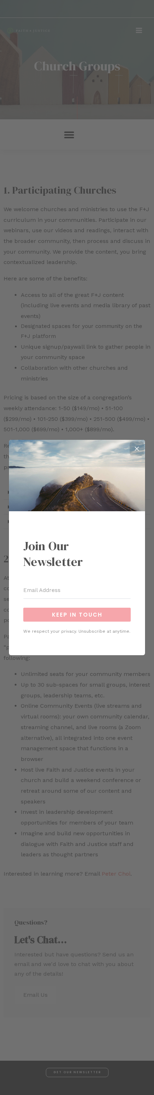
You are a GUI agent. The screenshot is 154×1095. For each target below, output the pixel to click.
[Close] (137, 449)
